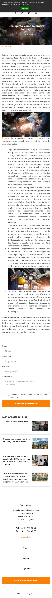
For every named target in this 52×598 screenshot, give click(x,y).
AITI (25, 32)
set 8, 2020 (28, 35)
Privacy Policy (29, 594)
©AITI (19, 594)
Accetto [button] (25, 8)
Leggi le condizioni (25, 4)
